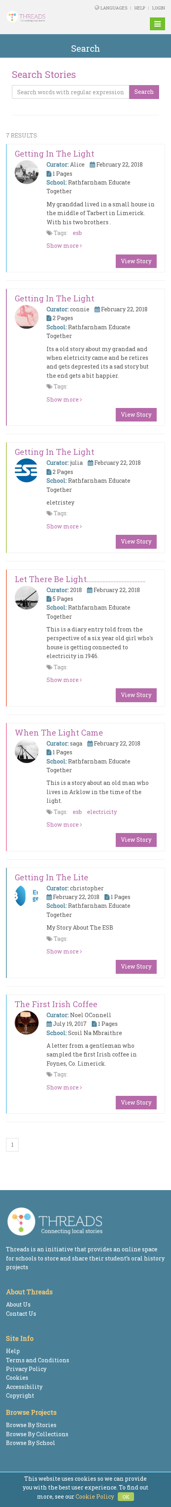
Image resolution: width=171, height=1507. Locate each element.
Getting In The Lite (51, 877)
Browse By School (30, 1443)
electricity (102, 812)
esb (77, 233)
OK (125, 1496)
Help (139, 8)
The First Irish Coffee (56, 1004)
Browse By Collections (37, 1434)
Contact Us (21, 1313)
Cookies (17, 1377)
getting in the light (54, 298)
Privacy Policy (26, 1369)
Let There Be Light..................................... (80, 579)
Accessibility (24, 1386)
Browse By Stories (31, 1425)
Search (144, 91)
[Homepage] (34, 16)
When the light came (59, 732)
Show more (63, 245)
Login (158, 8)
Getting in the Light (54, 153)
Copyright (20, 1395)
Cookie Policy (95, 1496)
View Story (136, 261)
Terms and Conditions (37, 1360)
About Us (18, 1304)
